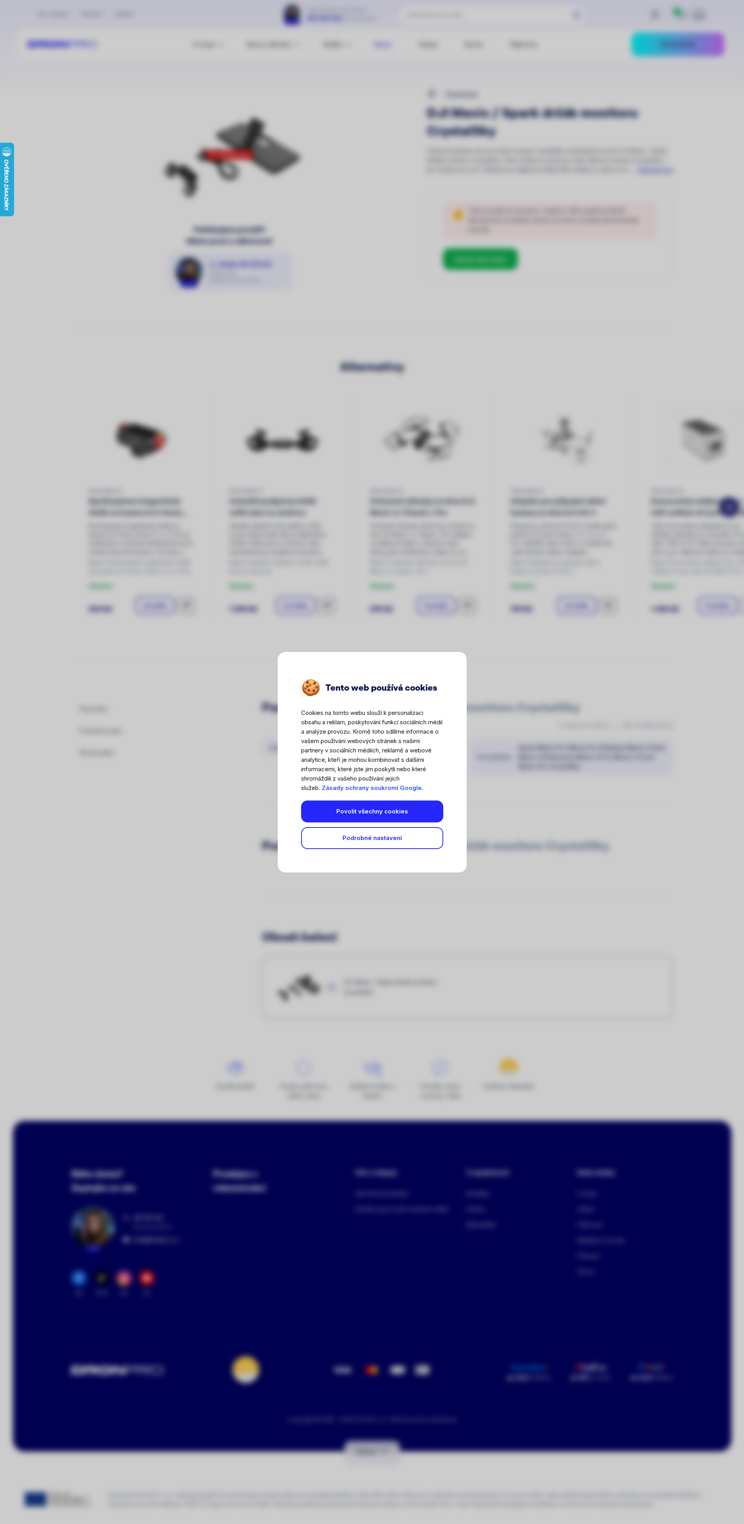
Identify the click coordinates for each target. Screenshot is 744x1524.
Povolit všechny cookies (372, 811)
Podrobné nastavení (372, 838)
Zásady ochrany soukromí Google (372, 788)
